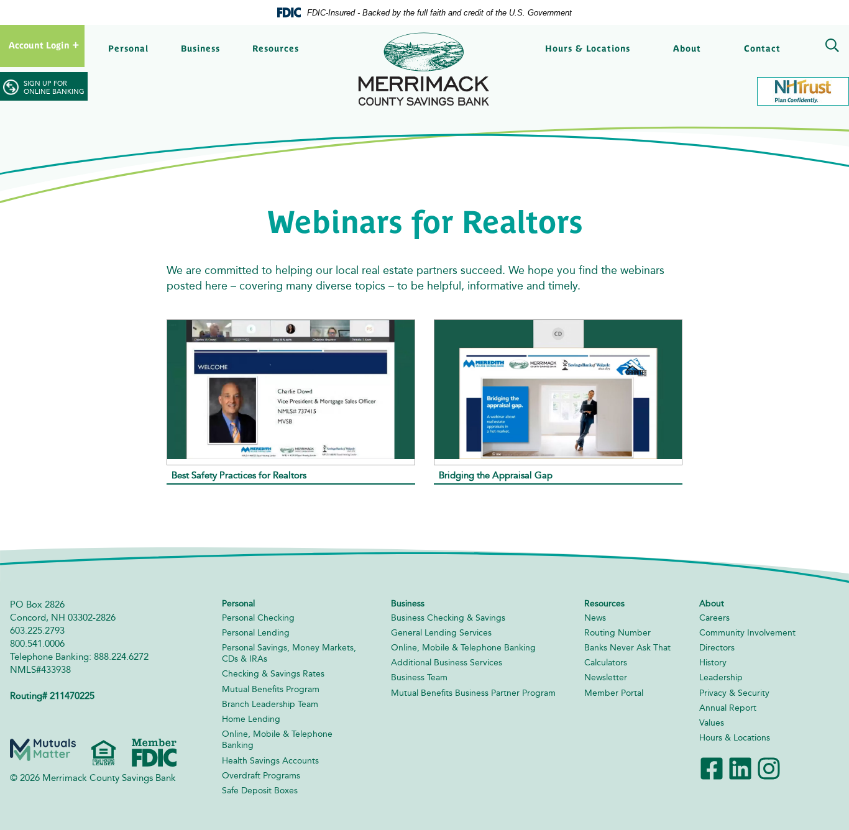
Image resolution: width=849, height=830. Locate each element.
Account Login (39, 45)
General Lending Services (441, 632)
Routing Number (617, 632)
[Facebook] (711, 767)
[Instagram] (768, 767)
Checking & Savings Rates (273, 673)
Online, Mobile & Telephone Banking (463, 647)
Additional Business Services (446, 662)
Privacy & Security (734, 693)
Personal (128, 48)
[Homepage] (424, 69)
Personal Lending (256, 632)
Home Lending (251, 719)
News (595, 618)
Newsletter (605, 677)
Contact (762, 48)
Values (711, 723)
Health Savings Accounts (270, 760)
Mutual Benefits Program (270, 689)
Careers (714, 618)
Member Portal (613, 693)
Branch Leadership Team (270, 704)
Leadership (721, 677)
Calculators (605, 662)
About (687, 48)
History (713, 662)
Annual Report (727, 708)
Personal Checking (258, 618)
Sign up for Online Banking (54, 88)
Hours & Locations (587, 48)
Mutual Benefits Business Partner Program (473, 693)
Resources (275, 48)
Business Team (419, 677)
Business (200, 48)
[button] (829, 47)
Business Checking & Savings (448, 618)
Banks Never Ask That (627, 647)
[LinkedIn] (740, 767)
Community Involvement (747, 632)
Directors (717, 647)
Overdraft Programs (261, 775)
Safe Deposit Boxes (260, 790)
